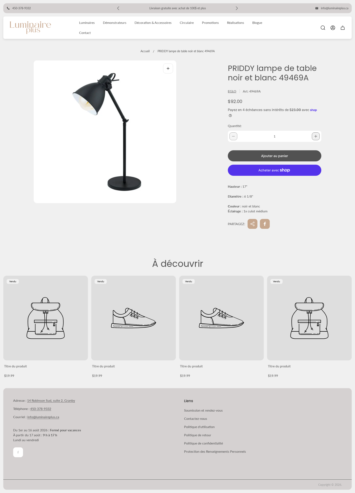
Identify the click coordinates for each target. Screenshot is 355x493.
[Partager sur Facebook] (265, 224)
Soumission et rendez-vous (203, 410)
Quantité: (235, 126)
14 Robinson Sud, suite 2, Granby (51, 400)
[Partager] (252, 224)
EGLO (232, 91)
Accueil (145, 51)
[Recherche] (322, 27)
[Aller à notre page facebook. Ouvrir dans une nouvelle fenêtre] (18, 452)
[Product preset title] (45, 318)
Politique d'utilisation (199, 427)
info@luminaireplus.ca (334, 8)
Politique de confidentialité (203, 443)
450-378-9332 (40, 409)
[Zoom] (168, 68)
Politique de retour (197, 435)
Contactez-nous (195, 418)
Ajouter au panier (274, 156)
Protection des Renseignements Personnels (215, 451)
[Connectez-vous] (332, 27)
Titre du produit (15, 366)
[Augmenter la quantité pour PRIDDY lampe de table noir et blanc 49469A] (316, 136)
